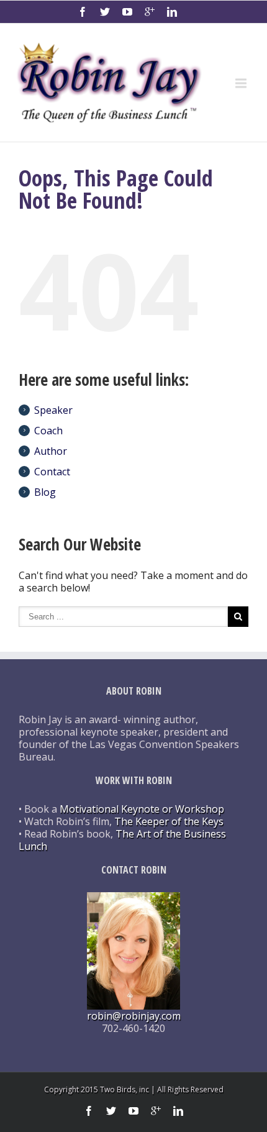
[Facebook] (83, 12)
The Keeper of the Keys (169, 821)
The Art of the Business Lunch (122, 840)
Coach (48, 430)
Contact (52, 471)
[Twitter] (105, 12)
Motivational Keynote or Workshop (142, 809)
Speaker (53, 410)
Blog (45, 492)
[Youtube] (127, 12)
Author (50, 451)
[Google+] (150, 12)
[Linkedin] (172, 12)
